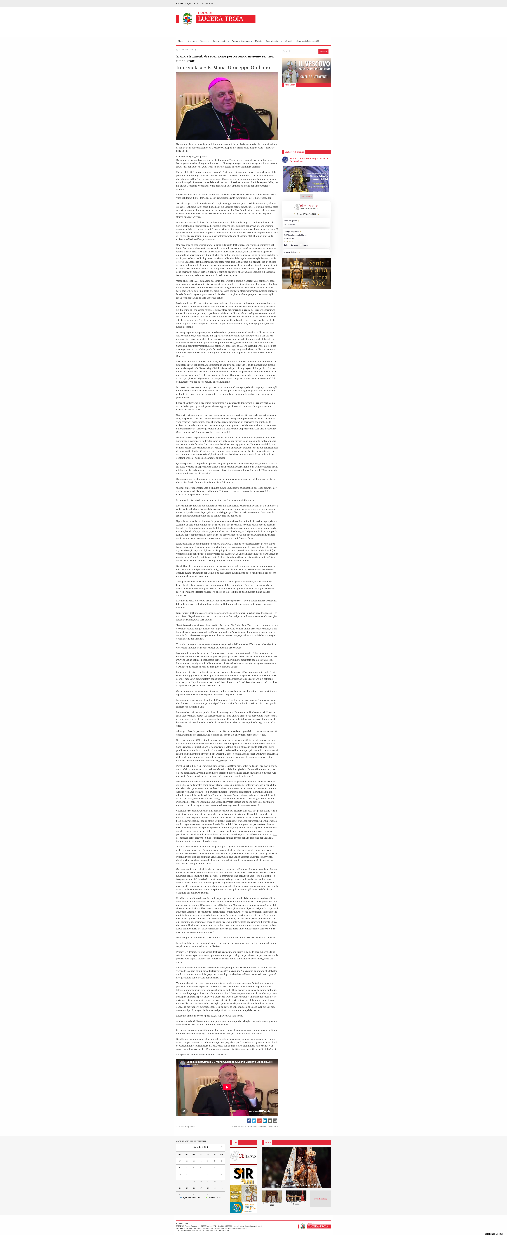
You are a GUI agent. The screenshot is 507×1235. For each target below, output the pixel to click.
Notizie (258, 41)
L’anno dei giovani (185, 1127)
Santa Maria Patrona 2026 (308, 41)
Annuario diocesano (241, 41)
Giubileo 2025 (214, 1197)
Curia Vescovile (219, 41)
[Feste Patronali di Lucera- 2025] (296, 1167)
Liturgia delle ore (306, 252)
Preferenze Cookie (493, 1234)
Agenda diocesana (191, 1197)
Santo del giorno (306, 222)
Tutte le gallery (320, 1199)
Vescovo (191, 41)
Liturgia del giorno (306, 238)
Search (323, 51)
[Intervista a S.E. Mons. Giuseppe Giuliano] (227, 106)
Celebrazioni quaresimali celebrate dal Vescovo (255, 1127)
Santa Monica (207, 4)
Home (181, 41)
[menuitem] (181, 41)
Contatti (288, 41)
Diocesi (203, 41)
